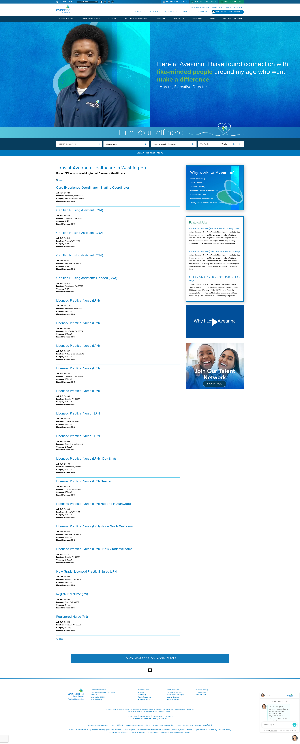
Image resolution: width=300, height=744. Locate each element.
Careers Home (66, 18)
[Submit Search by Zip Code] (240, 144)
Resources (171, 12)
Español (112, 725)
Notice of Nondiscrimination (98, 725)
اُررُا (210, 725)
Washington (111, 144)
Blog (228, 7)
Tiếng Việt (128, 725)
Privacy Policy (132, 716)
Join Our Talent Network (229, 12)
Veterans (197, 18)
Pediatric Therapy (202, 690)
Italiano (198, 725)
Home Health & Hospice (205, 2)
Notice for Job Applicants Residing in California (150, 719)
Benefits (161, 18)
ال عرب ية (168, 725)
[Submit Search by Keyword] (99, 144)
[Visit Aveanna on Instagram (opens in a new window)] (105, 1)
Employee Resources (146, 699)
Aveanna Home (66, 2)
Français (185, 725)
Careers (186, 12)
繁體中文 (120, 725)
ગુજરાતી (205, 725)
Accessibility (157, 716)
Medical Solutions (233, 2)
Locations (202, 12)
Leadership (142, 695)
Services (155, 12)
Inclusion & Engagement (136, 18)
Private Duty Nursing (174, 699)
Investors (217, 7)
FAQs (212, 18)
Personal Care (201, 692)
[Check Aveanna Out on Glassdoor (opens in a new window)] (112, 1)
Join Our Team (201, 695)
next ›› (61, 180)
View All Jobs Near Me (148, 152)
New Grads (178, 18)
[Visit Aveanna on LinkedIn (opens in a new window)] (109, 1)
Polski (161, 725)
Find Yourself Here (90, 18)
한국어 (147, 725)
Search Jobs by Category (164, 144)
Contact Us (169, 716)
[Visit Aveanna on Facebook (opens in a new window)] (101, 1)
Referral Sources (200, 7)
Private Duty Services (176, 2)
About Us (140, 12)
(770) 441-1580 (96, 699)
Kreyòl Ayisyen (138, 725)
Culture (238, 7)
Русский (155, 725)
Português (177, 725)
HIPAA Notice (145, 716)
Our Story (141, 692)
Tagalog (192, 725)
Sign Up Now (214, 383)
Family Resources (144, 697)
